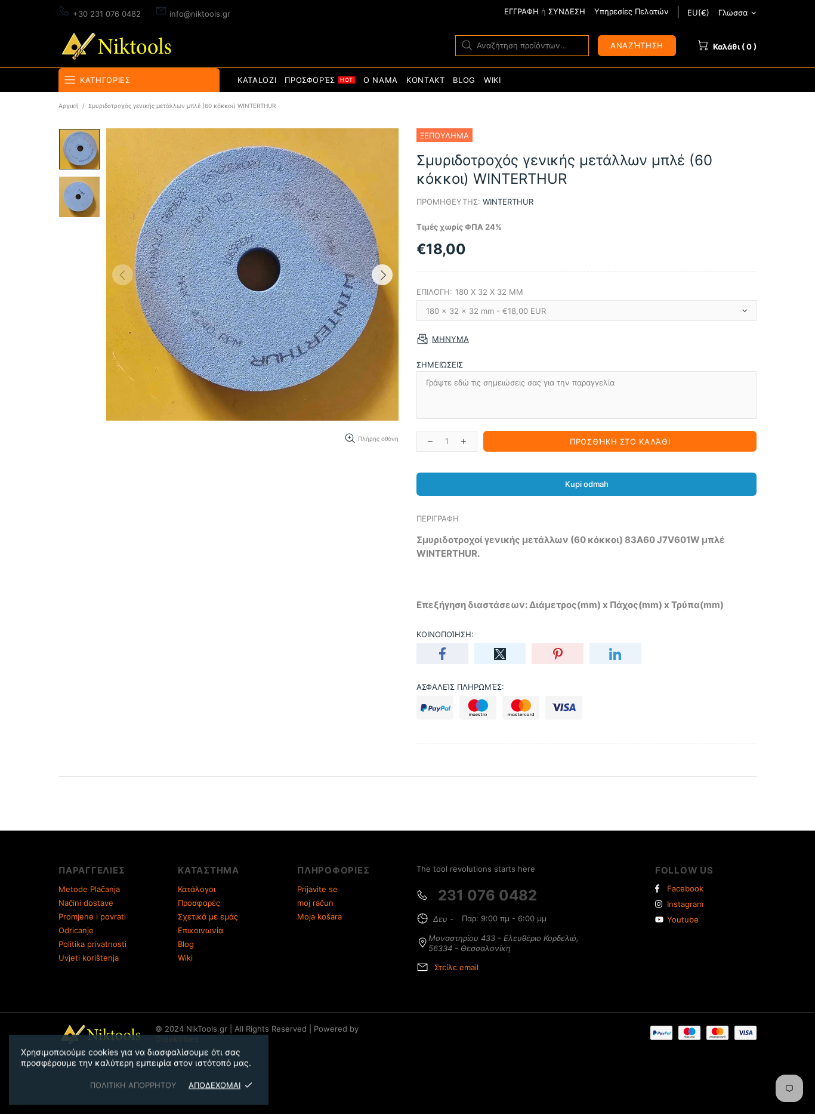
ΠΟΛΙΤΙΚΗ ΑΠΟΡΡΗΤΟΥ (133, 1085)
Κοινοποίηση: (445, 634)
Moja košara (319, 916)
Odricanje (76, 930)
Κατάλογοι (196, 889)
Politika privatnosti (92, 944)
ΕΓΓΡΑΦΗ (521, 11)
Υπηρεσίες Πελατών (631, 11)
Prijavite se (317, 889)
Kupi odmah (587, 484)
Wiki (185, 957)
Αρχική (68, 105)
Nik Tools (118, 45)
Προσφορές (199, 903)
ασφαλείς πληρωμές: (460, 687)
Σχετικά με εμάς (208, 916)
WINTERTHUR (508, 201)
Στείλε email (456, 967)
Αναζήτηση (636, 45)
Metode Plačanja (89, 889)
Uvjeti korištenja (88, 957)
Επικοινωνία (200, 930)
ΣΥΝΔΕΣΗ (566, 11)
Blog (186, 944)
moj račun (315, 903)
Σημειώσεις (439, 364)
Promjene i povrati (92, 916)
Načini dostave (85, 903)
